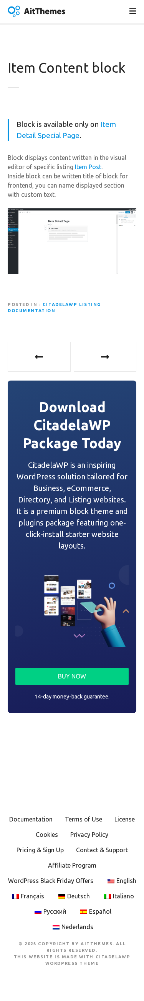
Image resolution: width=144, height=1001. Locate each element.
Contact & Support (102, 849)
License (124, 819)
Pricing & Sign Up (40, 849)
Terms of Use (83, 819)
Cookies (47, 834)
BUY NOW (72, 676)
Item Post (88, 166)
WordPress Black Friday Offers (50, 880)
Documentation (31, 819)
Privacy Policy (89, 834)
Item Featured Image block (105, 357)
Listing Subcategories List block (39, 357)
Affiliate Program (72, 865)
